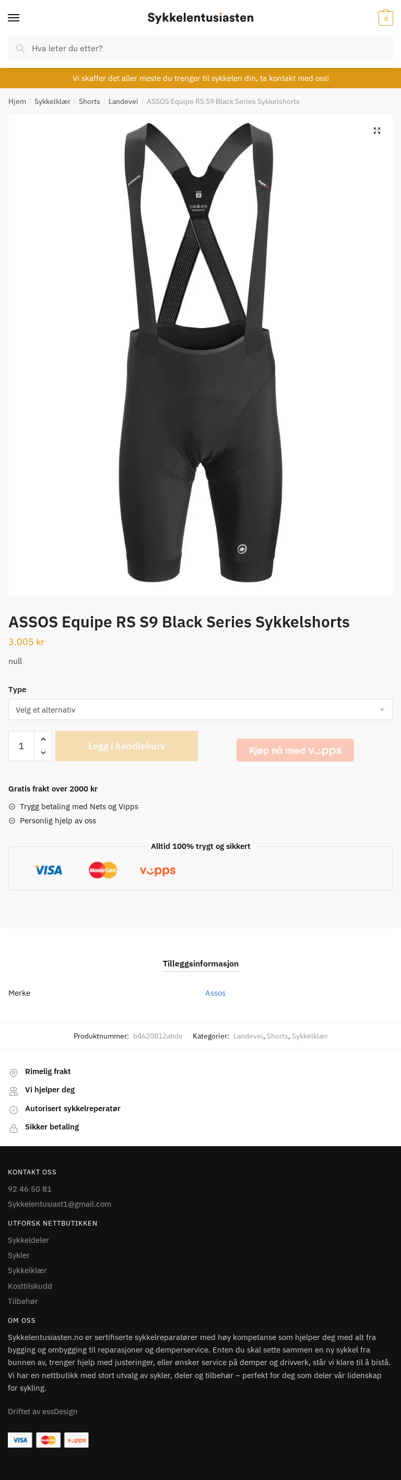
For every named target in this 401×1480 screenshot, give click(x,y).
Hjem (17, 101)
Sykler (19, 1255)
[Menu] (23, 18)
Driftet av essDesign (43, 1411)
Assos (215, 993)
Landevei (123, 101)
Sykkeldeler (28, 1240)
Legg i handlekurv (126, 746)
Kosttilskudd (30, 1286)
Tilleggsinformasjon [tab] (201, 963)
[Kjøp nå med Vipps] (295, 750)
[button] (377, 130)
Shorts (89, 101)
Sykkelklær (52, 101)
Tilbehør (23, 1301)
